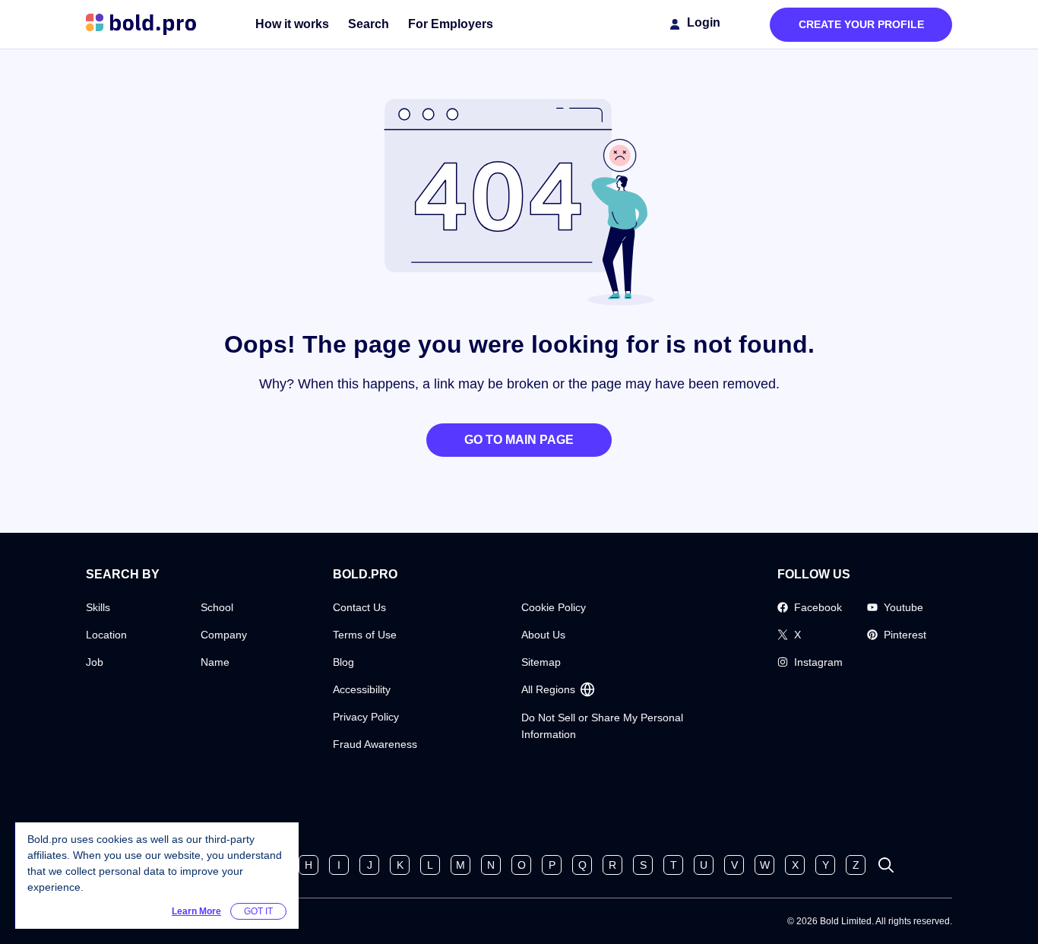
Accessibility (362, 689)
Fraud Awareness (375, 744)
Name (215, 662)
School (217, 607)
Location (106, 635)
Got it (258, 911)
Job (94, 662)
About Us (543, 635)
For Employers (450, 23)
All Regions (548, 689)
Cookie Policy (553, 607)
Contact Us (359, 607)
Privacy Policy (366, 717)
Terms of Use (365, 635)
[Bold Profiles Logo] (141, 24)
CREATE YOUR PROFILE (861, 24)
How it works (292, 23)
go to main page (519, 439)
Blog (343, 662)
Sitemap (541, 662)
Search (368, 23)
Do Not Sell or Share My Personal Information (602, 725)
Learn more (196, 911)
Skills (98, 607)
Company (224, 635)
